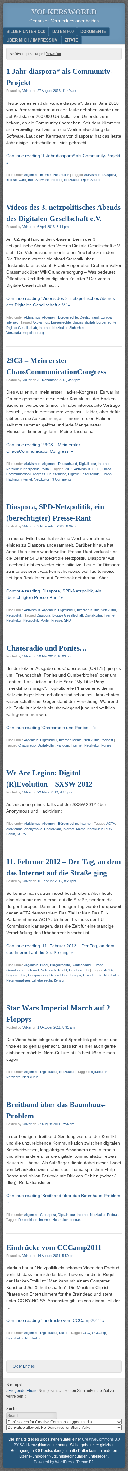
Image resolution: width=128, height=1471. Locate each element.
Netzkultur (61, 175)
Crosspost (48, 1215)
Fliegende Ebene (23, 1390)
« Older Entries (22, 1366)
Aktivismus (92, 175)
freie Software (38, 180)
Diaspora (109, 175)
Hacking (12, 479)
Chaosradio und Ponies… (46, 648)
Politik (45, 469)
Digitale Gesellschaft (21, 328)
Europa (106, 317)
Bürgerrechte (68, 317)
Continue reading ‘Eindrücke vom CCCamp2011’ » (55, 1320)
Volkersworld (64, 12)
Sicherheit (76, 328)
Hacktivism (52, 829)
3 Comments (61, 479)
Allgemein (31, 175)
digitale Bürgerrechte (100, 322)
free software (16, 180)
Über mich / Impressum (32, 40)
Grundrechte (15, 970)
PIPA (108, 829)
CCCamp (99, 1333)
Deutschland (89, 317)
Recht (62, 970)
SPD (67, 620)
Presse (56, 620)
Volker (27, 91)
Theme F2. (85, 1462)
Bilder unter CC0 (26, 31)
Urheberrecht (79, 970)
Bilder (44, 965)
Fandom (63, 745)
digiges (78, 322)
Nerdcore (13, 1077)
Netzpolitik (31, 469)
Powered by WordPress (54, 1462)
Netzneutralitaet (18, 980)
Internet (46, 175)
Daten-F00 (63, 31)
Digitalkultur (87, 464)
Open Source (91, 180)
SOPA (21, 834)
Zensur (59, 980)
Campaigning (38, 975)
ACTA (110, 823)
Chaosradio (27, 745)
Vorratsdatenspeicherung (25, 333)
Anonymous (33, 829)
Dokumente (93, 31)
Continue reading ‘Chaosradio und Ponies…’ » (51, 727)
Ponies (106, 745)
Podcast (107, 740)
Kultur (94, 610)
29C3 (68, 469)
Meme (77, 740)
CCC (96, 469)
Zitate (71, 40)
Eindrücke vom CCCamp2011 (54, 1247)
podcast (76, 1220)
